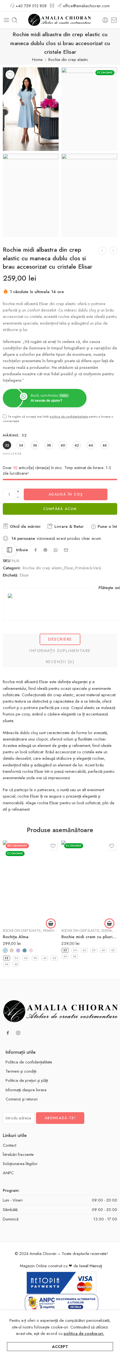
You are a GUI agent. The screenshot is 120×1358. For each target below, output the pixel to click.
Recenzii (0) (60, 662)
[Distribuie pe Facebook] (35, 550)
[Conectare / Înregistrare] (105, 20)
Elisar (68, 568)
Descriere (60, 639)
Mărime (15, 435)
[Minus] (18, 497)
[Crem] (11, 950)
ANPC (8, 1173)
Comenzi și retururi (22, 1099)
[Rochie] (31, 109)
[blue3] (31, 195)
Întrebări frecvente (18, 1154)
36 (25, 958)
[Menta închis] (24, 950)
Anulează (12, 454)
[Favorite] (10, 74)
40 (44, 958)
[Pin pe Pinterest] (45, 550)
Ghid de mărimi (24, 526)
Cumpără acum (60, 508)
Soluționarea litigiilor (20, 1163)
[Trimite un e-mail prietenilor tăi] (66, 550)
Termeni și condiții (21, 1071)
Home (37, 59)
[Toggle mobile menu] (6, 20)
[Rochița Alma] (31, 882)
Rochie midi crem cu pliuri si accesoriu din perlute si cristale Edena (89, 937)
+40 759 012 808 (31, 6)
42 (54, 958)
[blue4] (89, 195)
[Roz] (30, 950)
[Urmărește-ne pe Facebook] (8, 1033)
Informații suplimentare (59, 650)
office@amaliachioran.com (86, 6)
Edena (107, 930)
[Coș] (114, 20)
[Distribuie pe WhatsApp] (55, 550)
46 (16, 964)
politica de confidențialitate (69, 416)
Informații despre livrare (26, 1090)
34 (16, 958)
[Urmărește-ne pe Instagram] (18, 1032)
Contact (9, 1145)
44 (6, 964)
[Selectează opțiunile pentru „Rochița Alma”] (51, 923)
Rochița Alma (15, 937)
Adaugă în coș (66, 494)
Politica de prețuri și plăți (27, 1080)
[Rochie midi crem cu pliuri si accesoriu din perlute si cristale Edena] (89, 882)
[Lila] (18, 950)
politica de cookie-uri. (84, 1333)
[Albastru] (5, 950)
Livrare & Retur (68, 526)
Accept (60, 1346)
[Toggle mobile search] (14, 20)
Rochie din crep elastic (68, 59)
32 (6, 958)
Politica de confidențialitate (29, 1062)
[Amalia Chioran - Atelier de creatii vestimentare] (60, 20)
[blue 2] (89, 109)
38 (35, 958)
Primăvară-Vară (88, 568)
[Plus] (18, 491)
